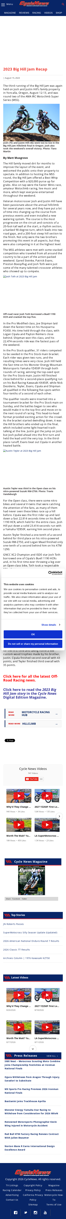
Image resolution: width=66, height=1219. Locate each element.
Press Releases (53, 1190)
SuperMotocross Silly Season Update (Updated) (30, 932)
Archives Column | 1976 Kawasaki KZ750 (26, 958)
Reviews (24, 13)
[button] (6, 816)
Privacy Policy (33, 1190)
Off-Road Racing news (30, 678)
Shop (59, 13)
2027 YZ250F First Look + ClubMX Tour (47, 806)
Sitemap (33, 1204)
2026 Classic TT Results (16, 949)
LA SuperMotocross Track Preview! (47, 835)
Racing (36, 13)
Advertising (12, 1194)
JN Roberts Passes (13, 924)
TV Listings (12, 1185)
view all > (52, 1056)
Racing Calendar (12, 1190)
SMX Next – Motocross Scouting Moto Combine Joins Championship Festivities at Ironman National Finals (32, 1065)
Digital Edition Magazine (29, 695)
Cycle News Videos (33, 769)
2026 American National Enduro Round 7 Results (31, 940)
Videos (48, 13)
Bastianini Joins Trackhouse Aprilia (25, 1101)
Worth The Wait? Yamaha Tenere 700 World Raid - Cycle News (18, 835)
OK (33, 634)
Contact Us (12, 1199)
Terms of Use (54, 1204)
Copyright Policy (33, 1185)
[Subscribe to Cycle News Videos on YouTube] (34, 779)
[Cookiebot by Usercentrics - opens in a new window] (48, 573)
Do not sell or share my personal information (33, 643)
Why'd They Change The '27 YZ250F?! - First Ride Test (18, 806)
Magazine (10, 13)
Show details (48, 624)
